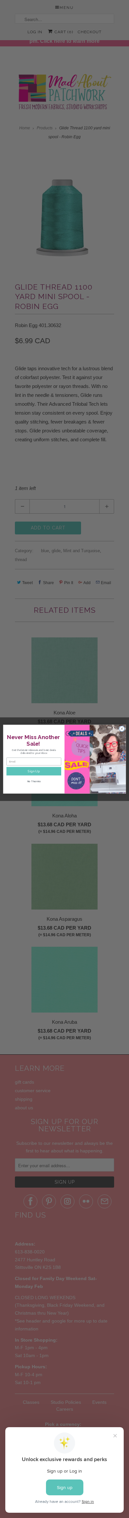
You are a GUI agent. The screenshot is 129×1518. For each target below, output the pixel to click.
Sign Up (34, 771)
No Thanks (33, 781)
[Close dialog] (122, 729)
